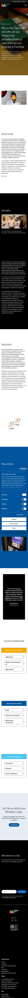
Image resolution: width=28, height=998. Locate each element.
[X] (12, 920)
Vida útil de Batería (6, 981)
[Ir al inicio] (14, 911)
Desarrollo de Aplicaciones (8, 973)
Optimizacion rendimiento (9, 721)
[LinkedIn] (16, 920)
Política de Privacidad (10, 897)
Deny (14, 528)
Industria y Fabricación (12, 715)
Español (23, 1)
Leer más (4, 176)
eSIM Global (9, 657)
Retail (7, 710)
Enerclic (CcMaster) (11, 773)
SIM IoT (3, 962)
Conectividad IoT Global (7, 979)
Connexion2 (9, 763)
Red (2, 967)
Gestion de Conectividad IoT (12, 663)
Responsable (5, 994)
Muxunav (4, 139)
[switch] (24, 499)
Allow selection (14, 523)
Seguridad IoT (9, 669)
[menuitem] (16, 1)
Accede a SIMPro (16, 1)
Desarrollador (5, 996)
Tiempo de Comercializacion (9, 986)
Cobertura (4, 964)
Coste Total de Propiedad (8, 988)
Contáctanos (14, 825)
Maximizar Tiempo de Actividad (9, 982)
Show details (20, 514)
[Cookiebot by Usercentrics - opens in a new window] (20, 469)
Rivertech (8, 768)
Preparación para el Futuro (8, 984)
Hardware (4, 969)
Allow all (14, 519)
